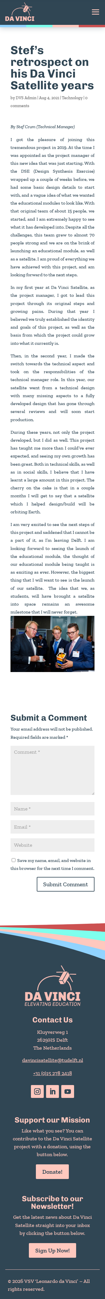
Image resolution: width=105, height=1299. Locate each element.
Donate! (52, 1171)
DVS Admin (26, 97)
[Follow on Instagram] (37, 1091)
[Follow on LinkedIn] (52, 1091)
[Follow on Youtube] (67, 1091)
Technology (72, 97)
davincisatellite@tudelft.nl (52, 1060)
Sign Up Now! (52, 1250)
